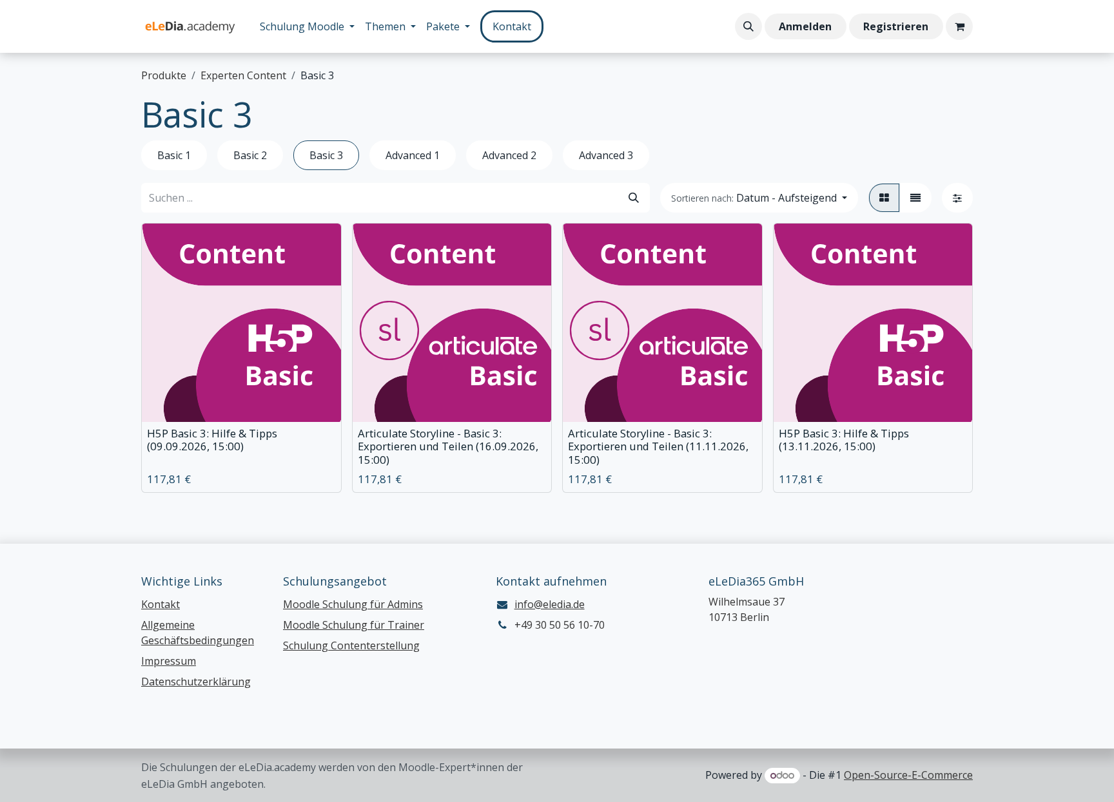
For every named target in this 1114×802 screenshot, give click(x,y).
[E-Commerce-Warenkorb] (959, 26)
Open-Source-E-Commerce (908, 775)
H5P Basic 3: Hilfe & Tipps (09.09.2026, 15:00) (212, 440)
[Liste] (915, 198)
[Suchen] (634, 198)
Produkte (163, 75)
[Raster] (884, 198)
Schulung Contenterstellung (351, 645)
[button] (748, 26)
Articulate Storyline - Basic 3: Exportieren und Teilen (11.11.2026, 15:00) (658, 446)
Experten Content (243, 75)
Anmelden (805, 26)
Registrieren (895, 26)
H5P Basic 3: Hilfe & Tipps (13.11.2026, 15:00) (844, 440)
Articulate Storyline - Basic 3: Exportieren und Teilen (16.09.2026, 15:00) (448, 446)
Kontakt (512, 26)
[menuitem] (307, 26)
